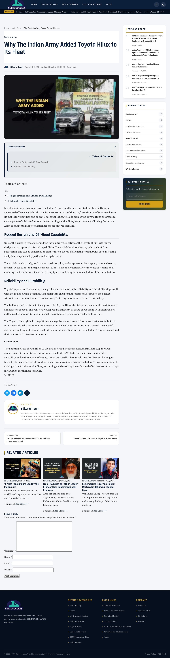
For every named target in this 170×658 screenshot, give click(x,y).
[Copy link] (27, 393)
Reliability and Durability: (24, 166)
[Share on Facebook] (13, 393)
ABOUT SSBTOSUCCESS (114, 610)
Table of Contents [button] (102, 156)
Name (8, 556)
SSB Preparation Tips (135, 150)
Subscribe (144, 204)
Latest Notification (134, 144)
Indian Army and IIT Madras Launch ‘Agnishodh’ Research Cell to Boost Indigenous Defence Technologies (111, 12)
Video (109, 4)
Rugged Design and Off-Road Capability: (32, 162)
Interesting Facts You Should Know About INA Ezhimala (145, 65)
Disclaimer (142, 616)
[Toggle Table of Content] (6, 191)
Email (8, 563)
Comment (10, 550)
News (128, 120)
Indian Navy (131, 156)
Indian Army (16, 28)
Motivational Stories (135, 126)
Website (8, 569)
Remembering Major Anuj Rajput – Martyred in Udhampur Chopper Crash (99, 487)
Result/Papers (70, 4)
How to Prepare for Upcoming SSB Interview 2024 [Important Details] (146, 77)
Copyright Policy (111, 616)
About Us (142, 605)
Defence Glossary (112, 605)
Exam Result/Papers (135, 163)
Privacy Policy (110, 621)
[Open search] (156, 4)
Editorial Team (16, 67)
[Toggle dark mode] (163, 4)
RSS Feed (162, 654)
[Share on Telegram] (20, 393)
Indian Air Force (133, 132)
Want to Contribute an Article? (117, 626)
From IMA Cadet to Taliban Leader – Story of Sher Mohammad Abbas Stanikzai (61, 487)
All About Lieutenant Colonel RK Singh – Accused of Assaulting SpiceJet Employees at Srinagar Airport (147, 38)
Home (34, 4)
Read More (21, 503)
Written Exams (132, 169)
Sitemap (141, 621)
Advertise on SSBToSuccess (116, 631)
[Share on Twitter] (7, 393)
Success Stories (92, 4)
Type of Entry (132, 138)
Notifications (50, 4)
